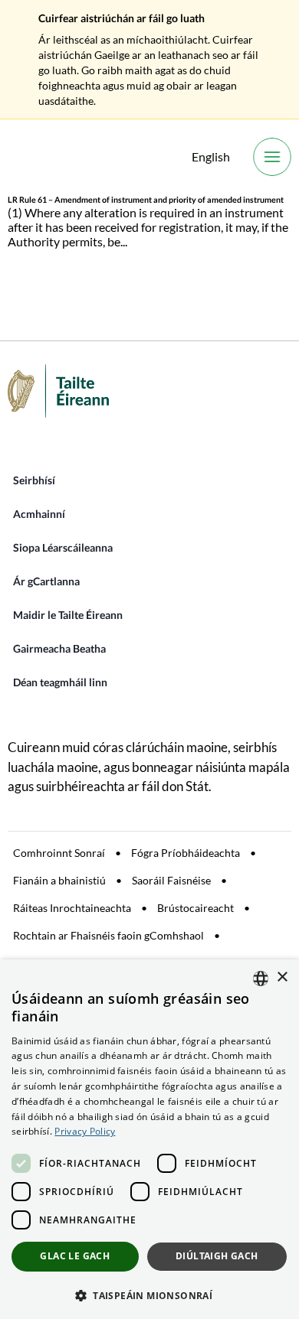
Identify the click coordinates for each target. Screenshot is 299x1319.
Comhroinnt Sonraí (59, 852)
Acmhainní (39, 513)
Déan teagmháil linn (60, 682)
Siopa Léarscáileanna (63, 547)
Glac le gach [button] (75, 1255)
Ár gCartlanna (46, 581)
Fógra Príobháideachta (185, 852)
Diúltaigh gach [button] (217, 1255)
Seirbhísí (34, 480)
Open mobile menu (272, 157)
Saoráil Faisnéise (171, 880)
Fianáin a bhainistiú (59, 880)
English (211, 156)
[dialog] (149, 1139)
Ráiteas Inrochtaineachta (72, 907)
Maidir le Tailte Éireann (68, 614)
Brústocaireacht (195, 907)
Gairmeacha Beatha (59, 648)
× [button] (282, 977)
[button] (150, 1294)
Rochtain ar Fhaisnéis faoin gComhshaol (108, 935)
